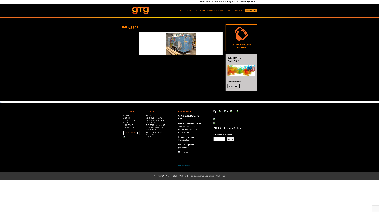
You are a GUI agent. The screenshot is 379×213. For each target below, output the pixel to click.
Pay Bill (229, 10)
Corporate (152, 123)
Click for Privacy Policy (227, 128)
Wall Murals (153, 130)
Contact (238, 10)
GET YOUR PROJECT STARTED (241, 46)
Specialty (151, 134)
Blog (126, 123)
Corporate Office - (218, 2)
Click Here (233, 86)
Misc (148, 137)
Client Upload (130, 133)
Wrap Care (129, 127)
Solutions (129, 120)
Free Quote (251, 10)
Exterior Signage (155, 125)
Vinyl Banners (154, 132)
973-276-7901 (252, 2)
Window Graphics (156, 127)
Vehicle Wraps (154, 118)
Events (150, 116)
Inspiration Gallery (216, 10)
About (181, 10)
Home (126, 116)
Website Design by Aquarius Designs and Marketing (202, 176)
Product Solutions (196, 10)
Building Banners (156, 120)
